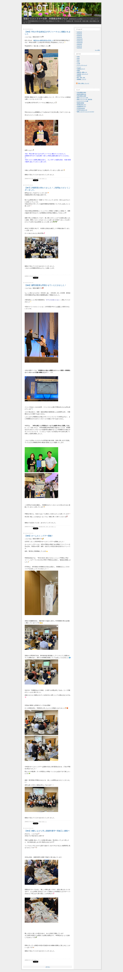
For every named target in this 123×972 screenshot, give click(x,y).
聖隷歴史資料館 (80, 103)
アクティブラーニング (82, 65)
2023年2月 (79, 35)
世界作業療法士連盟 (81, 96)
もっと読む (97, 50)
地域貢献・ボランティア (82, 74)
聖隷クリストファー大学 (82, 97)
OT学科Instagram (81, 108)
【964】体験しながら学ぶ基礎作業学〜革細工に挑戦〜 (47, 831)
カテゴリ (78, 54)
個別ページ (44, 178)
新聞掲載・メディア (81, 79)
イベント (36, 821)
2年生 (78, 58)
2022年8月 (79, 44)
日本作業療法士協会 (81, 92)
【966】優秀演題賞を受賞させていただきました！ (45, 285)
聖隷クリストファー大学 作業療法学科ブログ (45, 18)
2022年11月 (80, 40)
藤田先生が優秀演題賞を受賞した (43, 40)
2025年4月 (79, 32)
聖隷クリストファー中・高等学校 (84, 99)
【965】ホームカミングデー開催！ (39, 536)
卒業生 (40, 821)
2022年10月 (80, 42)
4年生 (78, 61)
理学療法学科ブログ (81, 104)
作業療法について (34, 526)
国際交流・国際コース (82, 72)
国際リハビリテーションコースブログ (85, 111)
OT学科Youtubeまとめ (82, 110)
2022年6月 (79, 47)
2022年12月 (80, 39)
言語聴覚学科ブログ (81, 106)
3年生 (32, 178)
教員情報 (41, 526)
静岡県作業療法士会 (81, 94)
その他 (32, 821)
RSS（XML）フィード (83, 83)
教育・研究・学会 (37, 178)
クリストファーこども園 (82, 101)
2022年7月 (79, 46)
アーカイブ (79, 29)
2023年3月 (79, 33)
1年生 (32, 960)
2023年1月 (79, 37)
